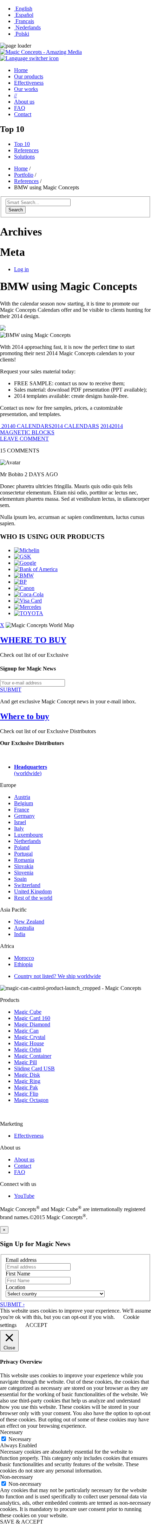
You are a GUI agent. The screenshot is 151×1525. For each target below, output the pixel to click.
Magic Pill (25, 1062)
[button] (29, 58)
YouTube (24, 1196)
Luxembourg (28, 835)
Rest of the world (33, 898)
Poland (21, 847)
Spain (20, 879)
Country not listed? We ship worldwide (57, 976)
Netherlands (27, 841)
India (19, 934)
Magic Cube (27, 1012)
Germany (24, 816)
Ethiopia (23, 964)
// (15, 95)
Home (21, 70)
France (21, 810)
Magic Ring (27, 1081)
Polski (21, 34)
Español (23, 15)
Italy (19, 828)
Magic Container (32, 1056)
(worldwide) (30, 770)
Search (15, 209)
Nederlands (27, 27)
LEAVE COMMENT (24, 439)
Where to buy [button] (24, 716)
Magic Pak (26, 1087)
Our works (26, 89)
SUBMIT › (12, 1304)
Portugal (23, 854)
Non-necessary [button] (16, 1477)
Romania (24, 860)
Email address (21, 1260)
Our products (28, 76)
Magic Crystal (29, 1037)
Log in (21, 269)
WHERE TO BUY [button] (33, 640)
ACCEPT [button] (36, 1325)
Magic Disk (27, 1075)
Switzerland (27, 885)
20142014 (111, 426)
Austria (22, 797)
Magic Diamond (32, 1024)
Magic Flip (26, 1094)
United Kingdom (33, 891)
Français (24, 21)
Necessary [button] (11, 1432)
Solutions (24, 157)
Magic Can (26, 1031)
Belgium (23, 803)
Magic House (29, 1043)
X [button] (2, 625)
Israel (20, 822)
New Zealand (29, 922)
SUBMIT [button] (10, 690)
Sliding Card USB (34, 1068)
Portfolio (23, 175)
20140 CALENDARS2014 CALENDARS (49, 426)
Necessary (19, 1439)
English (23, 9)
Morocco (24, 958)
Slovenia (23, 873)
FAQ (19, 108)
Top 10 (22, 144)
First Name (18, 1274)
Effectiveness (29, 83)
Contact (22, 114)
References (26, 150)
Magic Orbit (27, 1050)
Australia (24, 928)
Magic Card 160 (32, 1018)
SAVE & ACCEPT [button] (21, 1522)
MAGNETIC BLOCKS (27, 432)
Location (15, 1287)
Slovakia (23, 866)
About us (24, 102)
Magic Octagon (31, 1100)
